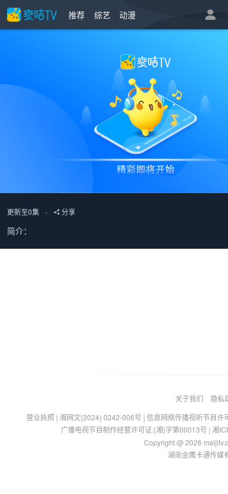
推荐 (76, 14)
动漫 (127, 14)
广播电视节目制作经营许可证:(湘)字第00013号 (134, 429)
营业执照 (40, 417)
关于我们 (189, 398)
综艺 (102, 14)
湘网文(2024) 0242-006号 (100, 417)
